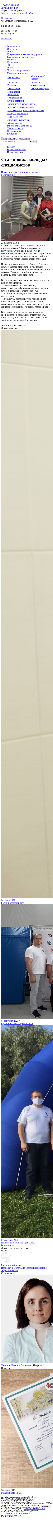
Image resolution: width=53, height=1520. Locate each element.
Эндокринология (9, 1270)
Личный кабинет (27, 13)
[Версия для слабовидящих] (15, 138)
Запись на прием (9, 13)
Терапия (29, 1268)
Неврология (7, 1268)
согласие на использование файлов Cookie (22, 1506)
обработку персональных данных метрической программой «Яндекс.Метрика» (21, 1513)
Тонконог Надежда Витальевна (17, 1365)
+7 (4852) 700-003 (10, 5)
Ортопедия (19, 1268)
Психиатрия (40, 1268)
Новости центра (9, 172)
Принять (46, 1506)
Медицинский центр (11, 1265)
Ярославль (6, 18)
